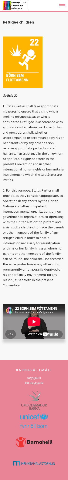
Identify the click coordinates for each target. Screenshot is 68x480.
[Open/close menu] (62, 5)
